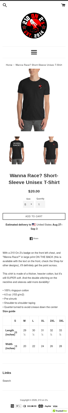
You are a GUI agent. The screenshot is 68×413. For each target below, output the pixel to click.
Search (7, 380)
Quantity (40, 198)
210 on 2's (43, 399)
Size (28, 198)
